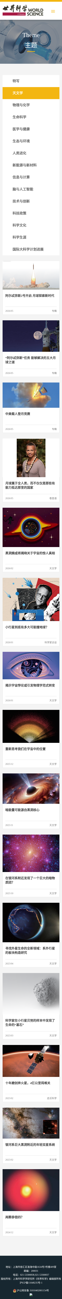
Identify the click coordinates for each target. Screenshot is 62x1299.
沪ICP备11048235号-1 (31, 1282)
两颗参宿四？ (14, 1217)
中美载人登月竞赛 (17, 414)
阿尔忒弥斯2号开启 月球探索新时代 (29, 295)
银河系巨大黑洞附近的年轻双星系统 (30, 1144)
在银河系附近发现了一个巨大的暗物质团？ (30, 880)
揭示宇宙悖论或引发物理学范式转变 (30, 685)
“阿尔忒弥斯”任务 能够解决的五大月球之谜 (30, 360)
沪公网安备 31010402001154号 (32, 1290)
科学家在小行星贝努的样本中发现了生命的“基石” (30, 1023)
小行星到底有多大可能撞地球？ (27, 627)
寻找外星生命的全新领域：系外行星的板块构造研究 (30, 950)
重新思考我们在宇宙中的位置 (25, 749)
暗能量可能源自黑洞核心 (22, 810)
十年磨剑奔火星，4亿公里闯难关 (27, 1083)
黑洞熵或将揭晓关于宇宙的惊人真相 (30, 553)
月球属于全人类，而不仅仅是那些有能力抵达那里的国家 (30, 485)
